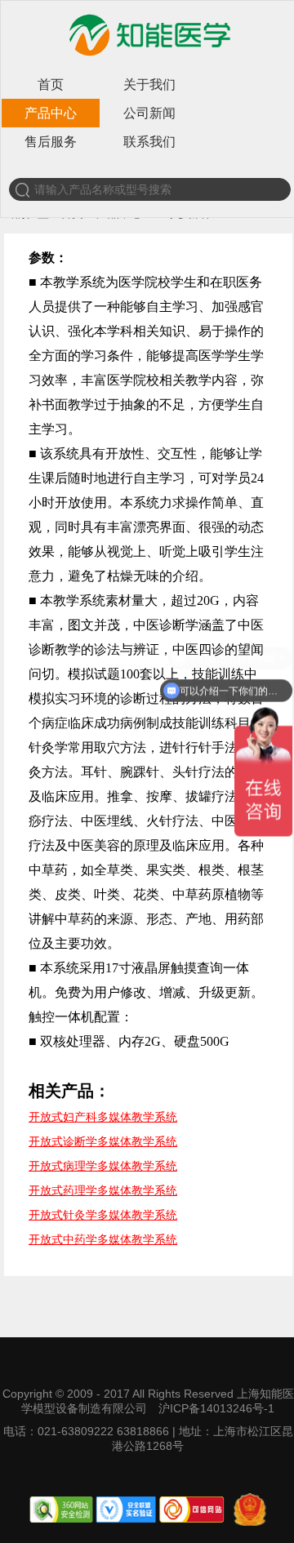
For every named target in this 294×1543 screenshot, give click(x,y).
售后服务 (50, 142)
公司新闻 (149, 113)
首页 (51, 84)
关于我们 (149, 84)
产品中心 (50, 113)
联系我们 (149, 142)
